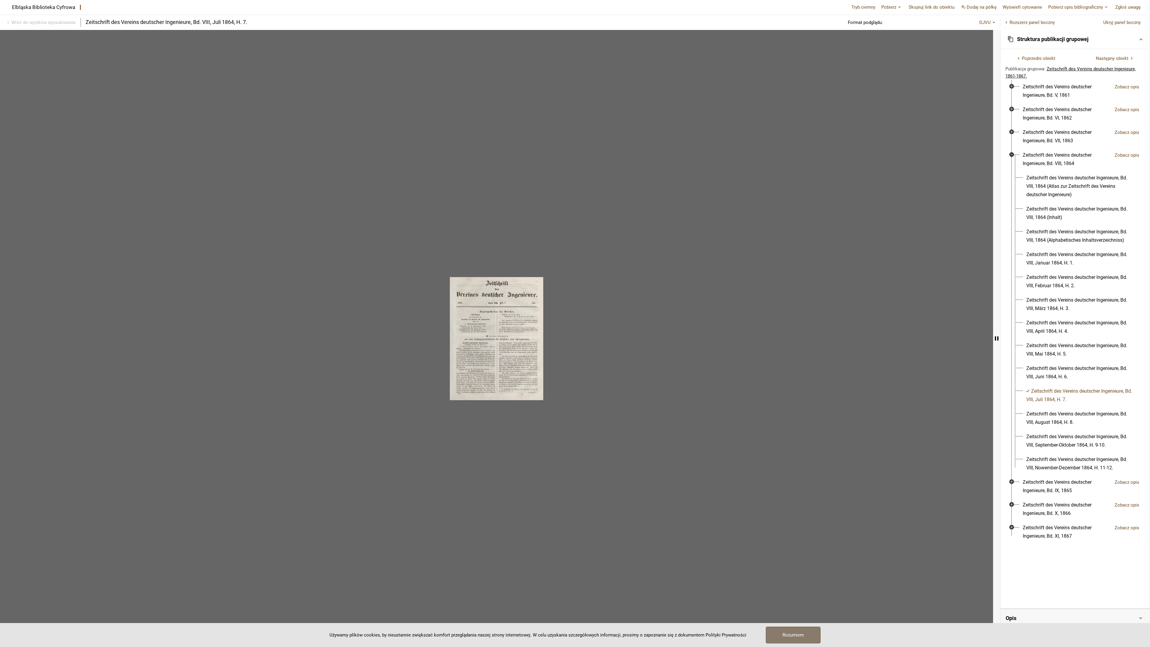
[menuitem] (1066, 91)
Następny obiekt (1112, 58)
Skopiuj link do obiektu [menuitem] (931, 7)
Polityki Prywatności (726, 635)
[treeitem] (1075, 91)
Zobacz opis (1127, 87)
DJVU (985, 22)
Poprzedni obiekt (1038, 58)
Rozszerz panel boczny (1032, 22)
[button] (1075, 39)
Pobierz (888, 7)
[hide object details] (996, 338)
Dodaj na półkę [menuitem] (982, 7)
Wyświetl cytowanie (1022, 7)
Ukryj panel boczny (1122, 22)
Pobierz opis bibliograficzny (1075, 7)
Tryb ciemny (863, 7)
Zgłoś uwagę (1128, 7)
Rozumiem (793, 635)
